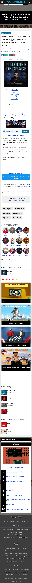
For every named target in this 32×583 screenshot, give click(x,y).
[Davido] (5, 230)
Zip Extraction (24, 572)
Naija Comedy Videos (23, 529)
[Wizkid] (12, 240)
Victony (12, 235)
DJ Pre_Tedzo (14, 90)
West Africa (15, 556)
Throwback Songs (10, 551)
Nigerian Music (10, 548)
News (12, 521)
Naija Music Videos (8, 529)
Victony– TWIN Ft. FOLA (13, 486)
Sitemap (20, 578)
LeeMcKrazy (14, 93)
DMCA (18, 574)
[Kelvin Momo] (5, 251)
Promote (14, 572)
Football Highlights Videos (16, 535)
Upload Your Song (19, 201)
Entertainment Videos (16, 540)
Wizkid (12, 245)
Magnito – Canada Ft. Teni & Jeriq (15, 481)
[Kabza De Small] (19, 240)
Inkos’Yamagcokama (15, 255)
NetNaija (25, 578)
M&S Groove (15, 95)
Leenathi (13, 94)
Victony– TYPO (10, 490)
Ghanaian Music (22, 551)
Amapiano (17, 218)
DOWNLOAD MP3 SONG (16, 60)
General (5, 521)
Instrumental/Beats (21, 553)
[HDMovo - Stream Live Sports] (16, 127)
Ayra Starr (5, 245)
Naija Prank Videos (16, 532)
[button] (2, 55)
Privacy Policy (24, 569)
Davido (5, 235)
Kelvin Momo (6, 255)
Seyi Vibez (26, 245)
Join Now (25, 131)
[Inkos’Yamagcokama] (12, 251)
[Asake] (19, 230)
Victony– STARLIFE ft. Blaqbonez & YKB (17, 509)
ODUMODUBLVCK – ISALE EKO (15, 477)
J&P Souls (19, 96)
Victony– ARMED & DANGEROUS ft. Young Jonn (18, 500)
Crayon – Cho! (10, 504)
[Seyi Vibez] (26, 240)
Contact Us (6, 569)
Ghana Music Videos (9, 537)
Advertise (7, 572)
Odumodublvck (27, 255)
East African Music (12, 561)
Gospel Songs (22, 548)
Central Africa (22, 558)
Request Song (10, 574)
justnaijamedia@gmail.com (22, 186)
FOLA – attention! (16, 467)
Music (16, 444)
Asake (19, 235)
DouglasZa (10, 48)
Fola (19, 255)
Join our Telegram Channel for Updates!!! (16, 192)
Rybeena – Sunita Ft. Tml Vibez (14, 472)
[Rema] (26, 230)
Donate (24, 574)
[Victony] (12, 230)
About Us (15, 569)
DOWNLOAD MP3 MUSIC (16, 135)
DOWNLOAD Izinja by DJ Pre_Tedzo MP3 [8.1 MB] (16, 177)
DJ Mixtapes (8, 553)
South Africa (6, 33)
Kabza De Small (20, 245)
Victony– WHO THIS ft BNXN (14, 495)
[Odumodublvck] (26, 251)
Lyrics (17, 521)
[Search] (29, 2)
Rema (26, 235)
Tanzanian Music (11, 558)
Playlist (23, 561)
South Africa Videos (23, 537)
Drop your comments (7, 263)
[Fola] (19, 251)
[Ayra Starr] (5, 240)
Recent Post (25, 521)
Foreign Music (25, 556)
